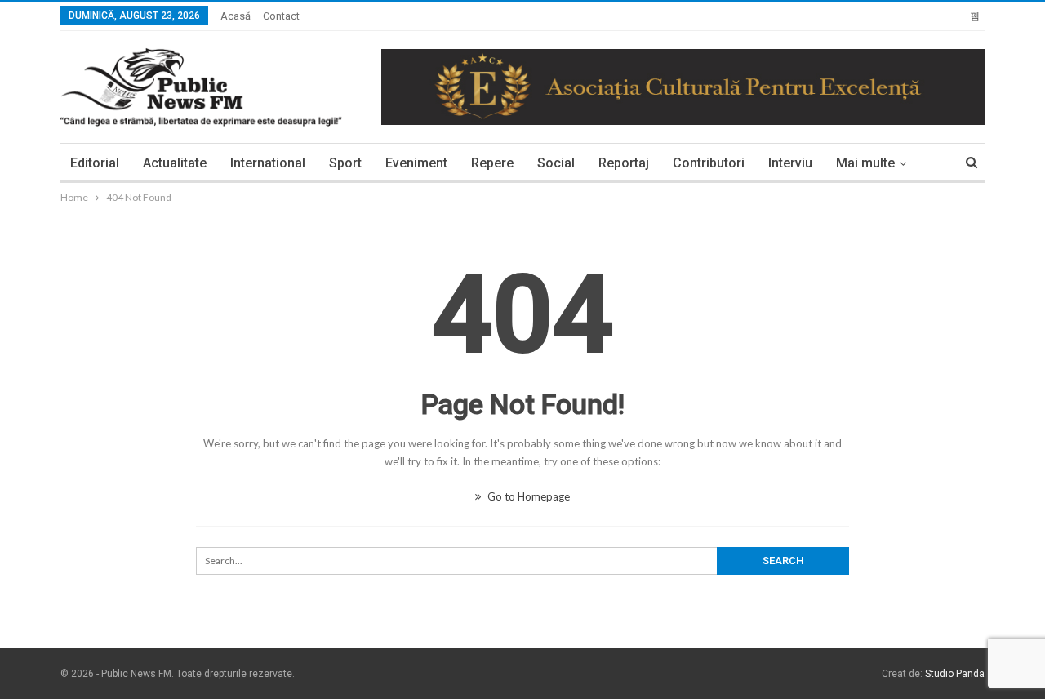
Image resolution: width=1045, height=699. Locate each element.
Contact (281, 16)
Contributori (709, 163)
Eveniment (416, 163)
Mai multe (865, 163)
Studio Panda (955, 673)
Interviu (790, 163)
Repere (492, 163)
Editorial (94, 163)
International (267, 163)
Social (556, 163)
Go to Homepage (527, 496)
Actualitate (175, 163)
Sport (345, 163)
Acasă (235, 16)
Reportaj (623, 163)
